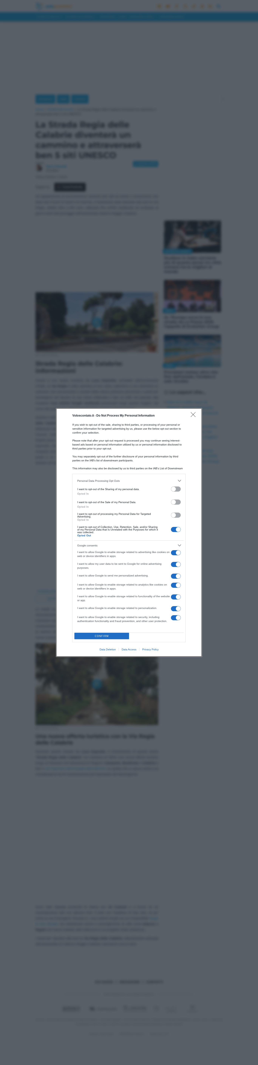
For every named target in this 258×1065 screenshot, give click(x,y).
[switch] (176, 489)
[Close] (194, 415)
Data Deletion (108, 649)
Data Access (129, 649)
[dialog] (129, 532)
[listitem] (129, 481)
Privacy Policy (150, 649)
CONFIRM (102, 636)
